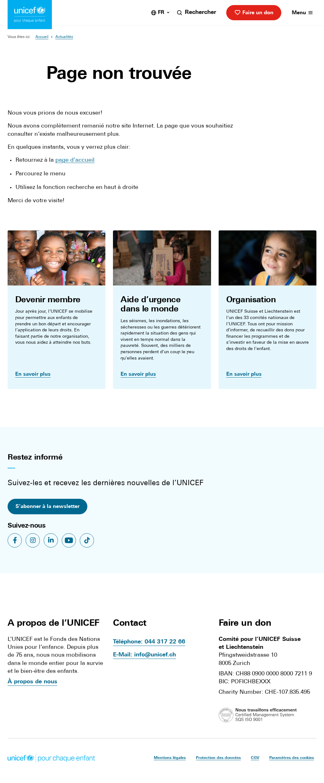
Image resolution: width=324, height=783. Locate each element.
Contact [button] (129, 623)
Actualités (64, 37)
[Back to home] (30, 14)
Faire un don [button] (245, 623)
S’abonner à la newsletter (47, 506)
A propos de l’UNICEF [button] (53, 623)
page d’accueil (75, 160)
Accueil (41, 37)
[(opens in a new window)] (259, 715)
